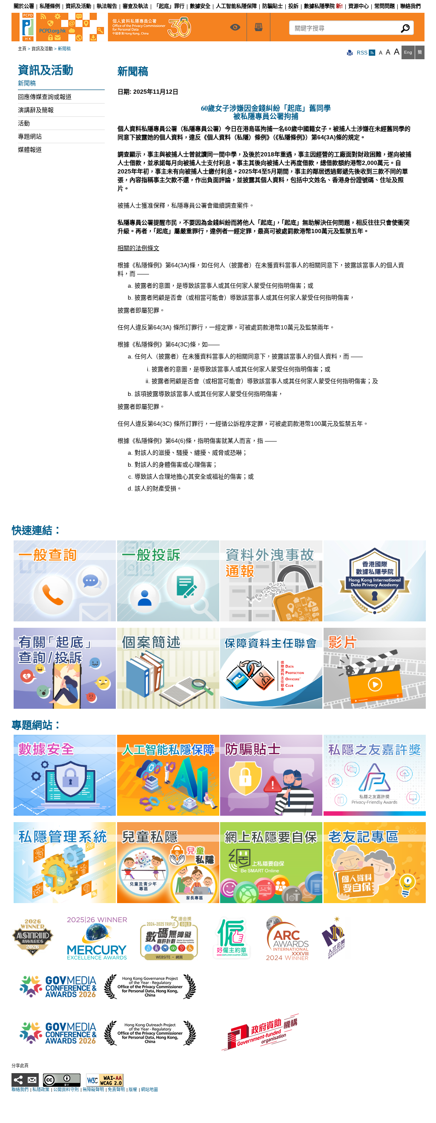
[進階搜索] (258, 27)
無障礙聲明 (93, 1089)
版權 (133, 1089)
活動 (24, 123)
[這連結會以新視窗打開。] (32, 937)
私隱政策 (40, 1089)
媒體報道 (30, 149)
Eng (408, 52)
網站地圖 (149, 1089)
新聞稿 (27, 83)
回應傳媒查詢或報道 (45, 96)
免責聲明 (116, 1089)
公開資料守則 (66, 1089)
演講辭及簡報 (36, 110)
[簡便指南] (235, 27)
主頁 (22, 48)
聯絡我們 (20, 1089)
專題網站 (30, 136)
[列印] (350, 53)
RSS (363, 53)
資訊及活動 (42, 48)
